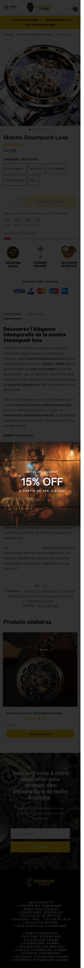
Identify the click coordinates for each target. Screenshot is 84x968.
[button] (74, 448)
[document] (40, 484)
